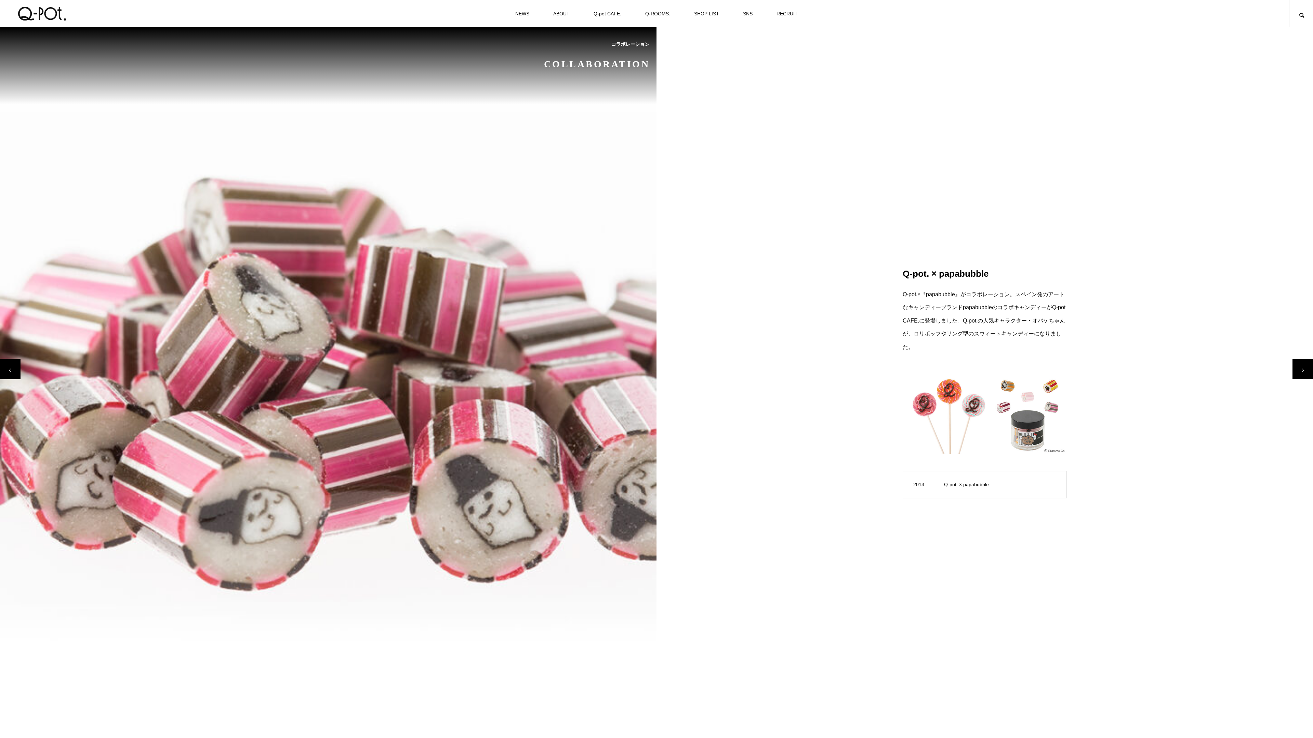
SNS (748, 13)
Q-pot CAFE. (607, 13)
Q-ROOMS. (657, 13)
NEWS (522, 13)
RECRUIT (787, 13)
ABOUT (561, 13)
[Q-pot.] (42, 14)
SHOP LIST (706, 13)
